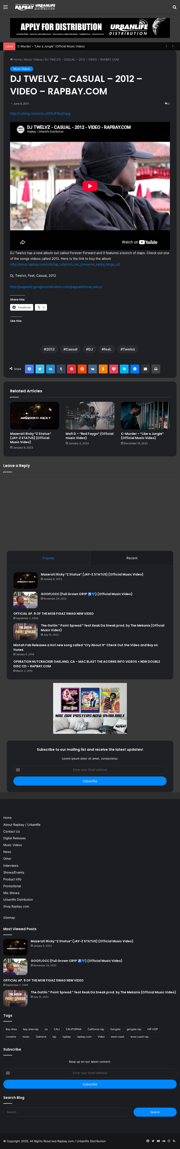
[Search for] (174, 8)
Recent (131, 558)
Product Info (12, 879)
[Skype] (124, 369)
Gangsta (115, 1029)
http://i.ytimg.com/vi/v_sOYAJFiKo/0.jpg (40, 113)
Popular (49, 558)
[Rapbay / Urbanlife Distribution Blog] (35, 7)
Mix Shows (11, 893)
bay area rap (30, 1029)
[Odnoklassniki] (103, 369)
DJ (90, 349)
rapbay (66, 1036)
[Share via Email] (145, 369)
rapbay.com (84, 1036)
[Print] (155, 369)
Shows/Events (13, 872)
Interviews (10, 865)
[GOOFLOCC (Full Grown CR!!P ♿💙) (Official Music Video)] (25, 600)
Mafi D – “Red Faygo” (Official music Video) (89, 436)
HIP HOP (152, 1029)
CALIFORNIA (73, 1029)
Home (17, 59)
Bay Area (11, 1029)
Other (7, 858)
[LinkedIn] (50, 369)
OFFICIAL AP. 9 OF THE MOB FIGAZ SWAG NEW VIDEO (53, 613)
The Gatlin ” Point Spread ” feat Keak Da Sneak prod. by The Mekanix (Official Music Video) (103, 992)
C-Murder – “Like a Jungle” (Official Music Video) (51, 46)
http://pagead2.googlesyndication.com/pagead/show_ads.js (56, 287)
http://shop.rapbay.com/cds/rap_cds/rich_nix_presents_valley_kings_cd (65, 264)
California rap (96, 1029)
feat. (108, 349)
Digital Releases (14, 838)
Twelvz (129, 349)
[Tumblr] (61, 369)
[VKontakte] (92, 369)
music (26, 1036)
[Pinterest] (71, 369)
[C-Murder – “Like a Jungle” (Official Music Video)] (145, 416)
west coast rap (139, 1036)
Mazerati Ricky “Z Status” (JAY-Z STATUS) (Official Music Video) (30, 438)
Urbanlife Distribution (18, 899)
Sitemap (9, 917)
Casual (71, 349)
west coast (117, 1036)
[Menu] (5, 8)
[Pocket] (113, 369)
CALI (57, 1029)
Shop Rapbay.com (16, 906)
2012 (50, 349)
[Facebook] (29, 369)
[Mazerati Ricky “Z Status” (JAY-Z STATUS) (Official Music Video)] (34, 416)
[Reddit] (82, 369)
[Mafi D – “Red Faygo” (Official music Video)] (90, 416)
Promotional (12, 886)
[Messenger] (134, 369)
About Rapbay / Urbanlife (21, 824)
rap (54, 1036)
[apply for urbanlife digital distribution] (90, 27)
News (7, 852)
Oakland (41, 1036)
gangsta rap (134, 1029)
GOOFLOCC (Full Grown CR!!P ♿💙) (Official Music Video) (87, 594)
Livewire (11, 1036)
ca (46, 1029)
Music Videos (33, 59)
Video (101, 1036)
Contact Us (11, 831)
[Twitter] (40, 369)
